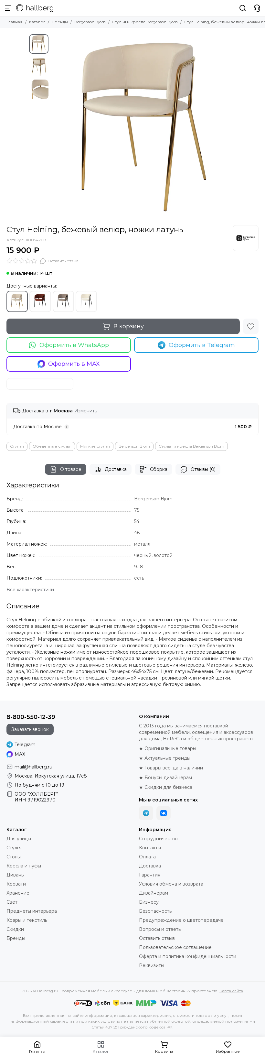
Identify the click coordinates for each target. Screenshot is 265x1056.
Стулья (17, 446)
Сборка (158, 469)
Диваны (15, 875)
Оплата (147, 857)
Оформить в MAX (74, 363)
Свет (11, 902)
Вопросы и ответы (160, 929)
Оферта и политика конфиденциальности (187, 956)
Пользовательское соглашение (175, 947)
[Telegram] (146, 813)
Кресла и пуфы (23, 866)
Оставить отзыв (157, 938)
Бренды (60, 21)
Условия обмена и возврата (171, 884)
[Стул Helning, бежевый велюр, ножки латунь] (144, 126)
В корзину (128, 326)
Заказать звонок (30, 729)
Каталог (37, 21)
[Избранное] (251, 326)
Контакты (150, 848)
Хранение (17, 893)
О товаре (70, 469)
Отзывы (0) (203, 469)
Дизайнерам (153, 893)
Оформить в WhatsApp (74, 345)
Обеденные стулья (52, 446)
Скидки (15, 929)
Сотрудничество (158, 839)
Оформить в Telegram (202, 345)
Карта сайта (231, 990)
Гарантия (149, 875)
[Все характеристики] (30, 589)
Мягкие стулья (95, 446)
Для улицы (18, 839)
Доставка (116, 469)
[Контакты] (257, 8)
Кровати (16, 884)
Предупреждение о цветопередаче (181, 920)
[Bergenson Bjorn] (245, 238)
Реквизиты (151, 965)
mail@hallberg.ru (33, 767)
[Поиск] (243, 8)
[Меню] (8, 8)
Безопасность (155, 911)
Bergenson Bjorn (90, 21)
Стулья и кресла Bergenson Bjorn (145, 21)
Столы (13, 857)
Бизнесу (149, 902)
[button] (55, 126)
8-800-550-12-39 (30, 717)
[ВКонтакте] (163, 813)
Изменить (85, 410)
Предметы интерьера (31, 911)
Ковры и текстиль (26, 920)
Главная (14, 21)
